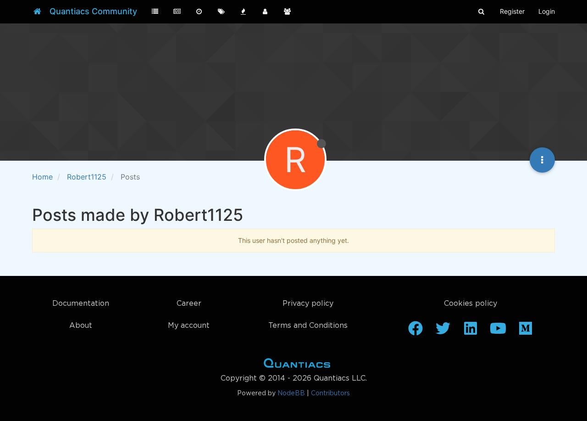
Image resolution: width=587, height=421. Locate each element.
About (80, 325)
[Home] (37, 11)
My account (189, 325)
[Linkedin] (470, 331)
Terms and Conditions (308, 325)
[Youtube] (498, 331)
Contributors (330, 393)
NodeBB (291, 393)
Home (297, 365)
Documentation (80, 303)
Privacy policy (307, 303)
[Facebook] (415, 331)
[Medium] (525, 331)
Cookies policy (470, 303)
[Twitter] (443, 331)
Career (189, 303)
